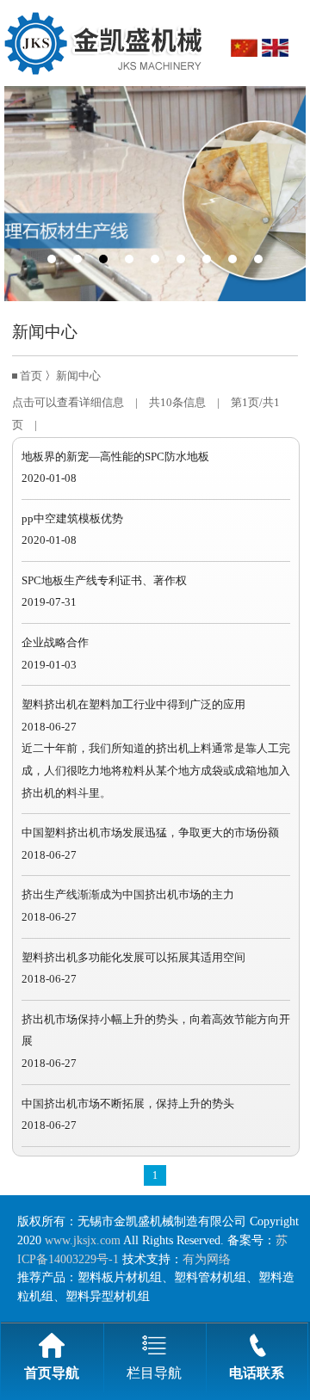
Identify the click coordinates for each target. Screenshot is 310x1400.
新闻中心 (78, 376)
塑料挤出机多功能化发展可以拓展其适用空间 (133, 958)
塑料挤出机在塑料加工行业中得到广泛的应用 (133, 705)
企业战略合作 (55, 643)
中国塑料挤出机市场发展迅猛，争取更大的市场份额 (150, 833)
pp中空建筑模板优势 (72, 519)
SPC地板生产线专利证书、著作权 (104, 581)
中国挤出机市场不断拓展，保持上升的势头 (128, 1104)
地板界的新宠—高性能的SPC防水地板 (115, 457)
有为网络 (207, 1259)
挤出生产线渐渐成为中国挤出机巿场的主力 (128, 895)
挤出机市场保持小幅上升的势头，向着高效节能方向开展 (156, 1031)
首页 (31, 376)
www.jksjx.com (83, 1240)
